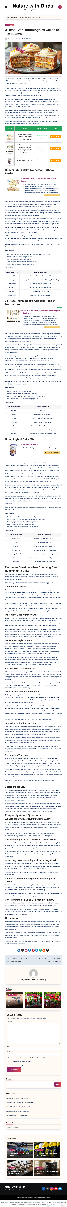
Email (9, 1052)
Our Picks (12, 1150)
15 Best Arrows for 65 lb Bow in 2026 (17, 1098)
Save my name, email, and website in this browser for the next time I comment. (30, 1058)
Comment (10, 1021)
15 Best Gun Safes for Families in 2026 (17, 1111)
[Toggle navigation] (6, 7)
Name (9, 1046)
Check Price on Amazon (53, 195)
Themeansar (45, 1197)
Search (9, 1079)
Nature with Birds (33, 6)
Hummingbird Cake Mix (29, 444)
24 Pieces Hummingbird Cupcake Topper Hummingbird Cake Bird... (40, 312)
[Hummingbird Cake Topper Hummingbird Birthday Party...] (13, 184)
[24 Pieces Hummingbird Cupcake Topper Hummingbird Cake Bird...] (13, 316)
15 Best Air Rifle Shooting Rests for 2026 (18, 1107)
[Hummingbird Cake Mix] (13, 449)
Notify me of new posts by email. (17, 1065)
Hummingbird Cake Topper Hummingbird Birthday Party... (39, 180)
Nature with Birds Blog (15, 38)
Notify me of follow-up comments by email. (20, 1061)
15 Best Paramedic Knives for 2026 (16, 1115)
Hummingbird (9, 25)
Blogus (38, 1197)
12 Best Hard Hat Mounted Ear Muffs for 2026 (19, 1102)
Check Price (55, 136)
